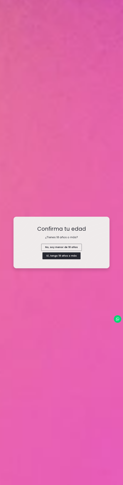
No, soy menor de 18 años (61, 247)
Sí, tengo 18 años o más (61, 255)
